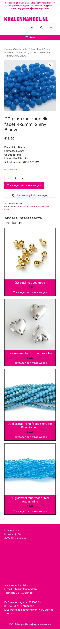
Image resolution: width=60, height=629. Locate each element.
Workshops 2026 (40, 8)
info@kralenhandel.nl (25, 589)
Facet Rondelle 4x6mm (33, 206)
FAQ (11, 624)
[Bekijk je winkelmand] (32, 27)
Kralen (25, 49)
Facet (40, 49)
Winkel (16, 49)
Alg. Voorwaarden (42, 624)
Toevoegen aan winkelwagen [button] (30, 292)
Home (7, 49)
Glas (33, 49)
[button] (50, 64)
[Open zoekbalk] (41, 27)
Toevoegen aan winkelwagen (24, 185)
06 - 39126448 (24, 592)
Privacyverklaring (23, 624)
